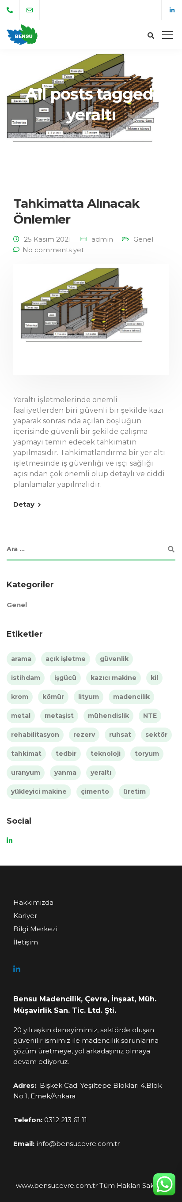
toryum (147, 754)
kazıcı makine (113, 678)
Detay (23, 504)
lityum (88, 697)
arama (21, 659)
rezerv (84, 735)
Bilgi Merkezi (35, 929)
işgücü (65, 678)
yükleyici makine (39, 791)
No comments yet (53, 250)
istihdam (25, 678)
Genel (143, 239)
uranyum (25, 772)
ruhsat (120, 735)
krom (19, 697)
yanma (65, 772)
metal (20, 716)
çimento (95, 791)
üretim (134, 791)
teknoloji (106, 754)
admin (102, 239)
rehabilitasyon (35, 735)
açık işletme (66, 659)
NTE (150, 716)
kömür (53, 697)
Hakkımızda (33, 902)
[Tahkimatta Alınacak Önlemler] (91, 325)
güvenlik (114, 659)
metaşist (59, 716)
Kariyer (25, 915)
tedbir (66, 754)
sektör (156, 735)
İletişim (25, 942)
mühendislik (108, 716)
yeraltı (101, 772)
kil (154, 678)
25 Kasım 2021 (47, 239)
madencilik (131, 697)
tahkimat (26, 754)
